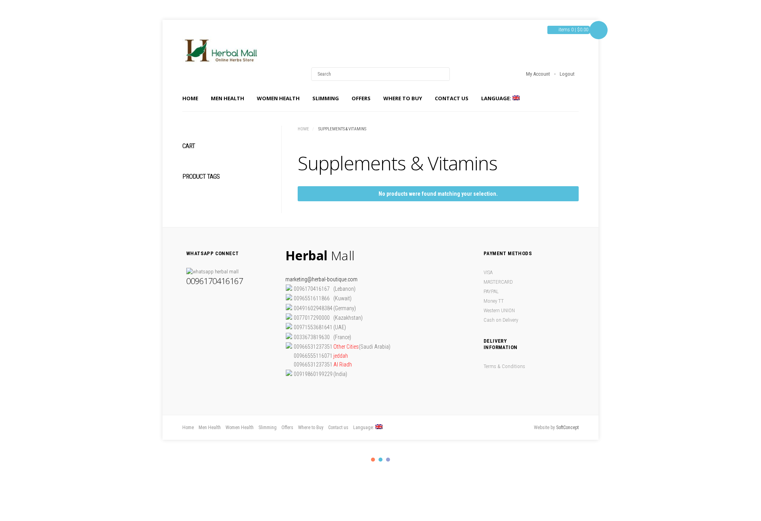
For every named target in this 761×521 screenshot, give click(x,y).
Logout (567, 74)
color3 (388, 460)
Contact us (451, 98)
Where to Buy (402, 98)
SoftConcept (567, 427)
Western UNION (499, 310)
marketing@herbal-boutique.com (321, 279)
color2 (380, 460)
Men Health (227, 98)
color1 (373, 460)
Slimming (325, 98)
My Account (538, 74)
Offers (361, 98)
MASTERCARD (498, 282)
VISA (488, 272)
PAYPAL (491, 291)
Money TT (494, 301)
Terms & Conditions (504, 366)
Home (190, 98)
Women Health (278, 98)
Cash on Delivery (501, 320)
